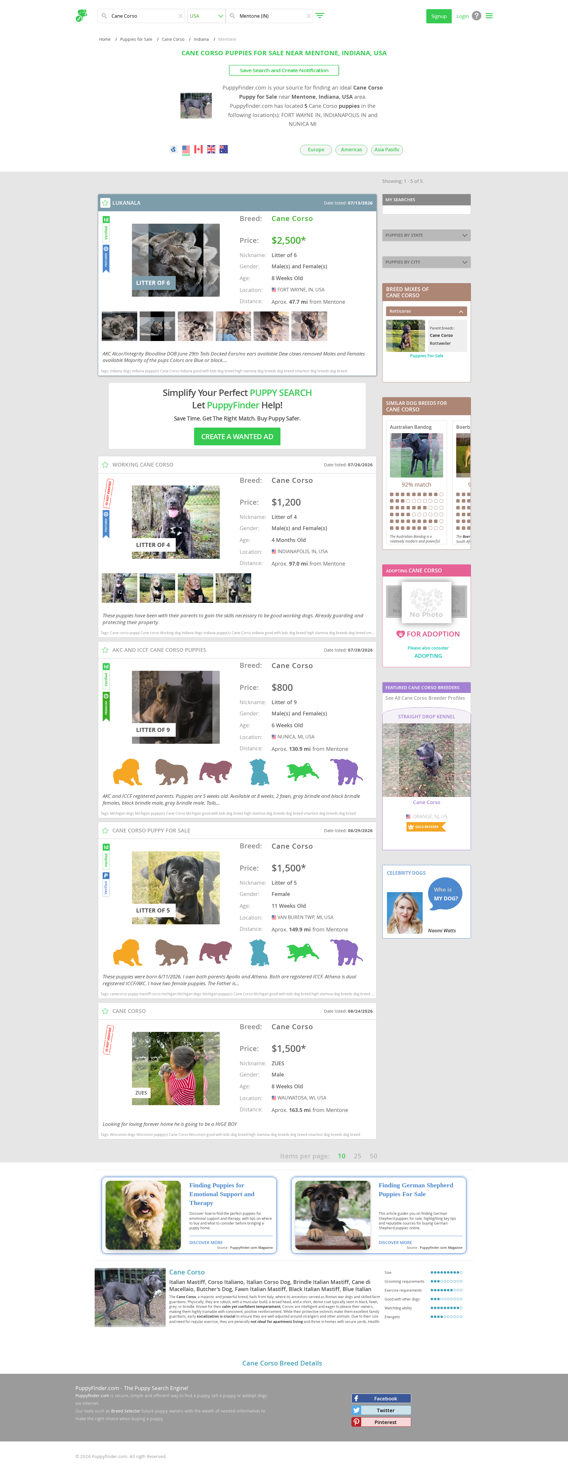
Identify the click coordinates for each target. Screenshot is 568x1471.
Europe (316, 150)
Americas (351, 150)
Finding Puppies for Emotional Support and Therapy (221, 1194)
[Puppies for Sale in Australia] (224, 149)
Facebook (385, 1398)
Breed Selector (125, 1411)
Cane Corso (173, 39)
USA (274, 289)
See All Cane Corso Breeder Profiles (425, 698)
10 (342, 1156)
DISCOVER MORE (206, 1242)
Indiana (201, 39)
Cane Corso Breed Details (282, 1363)
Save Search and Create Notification (283, 70)
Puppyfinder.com (92, 1395)
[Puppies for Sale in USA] (186, 149)
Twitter (386, 1410)
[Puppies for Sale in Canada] (199, 149)
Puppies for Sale (136, 39)
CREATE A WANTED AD (237, 436)
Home (105, 39)
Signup (439, 16)
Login (462, 16)
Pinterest (386, 1422)
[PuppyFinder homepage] (81, 15)
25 (358, 1156)
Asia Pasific (387, 150)
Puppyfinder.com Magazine (251, 1248)
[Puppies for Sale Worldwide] (174, 149)
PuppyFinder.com (97, 1388)
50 (373, 1156)
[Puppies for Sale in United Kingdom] (211, 149)
